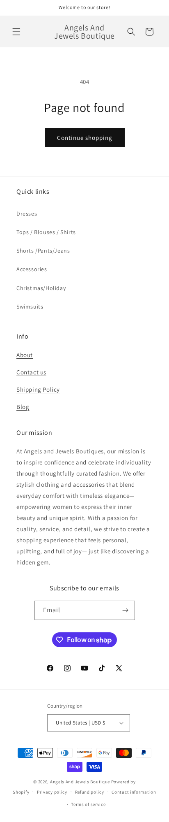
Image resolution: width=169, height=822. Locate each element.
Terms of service (88, 804)
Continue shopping (84, 138)
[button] (16, 32)
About (24, 355)
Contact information (134, 792)
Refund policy (89, 792)
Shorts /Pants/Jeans (43, 250)
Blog (22, 407)
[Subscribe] (125, 610)
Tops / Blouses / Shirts (46, 232)
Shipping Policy (38, 389)
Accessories (31, 269)
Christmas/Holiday (41, 288)
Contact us (31, 372)
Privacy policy (52, 792)
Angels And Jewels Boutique (80, 782)
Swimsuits (29, 306)
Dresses (26, 213)
